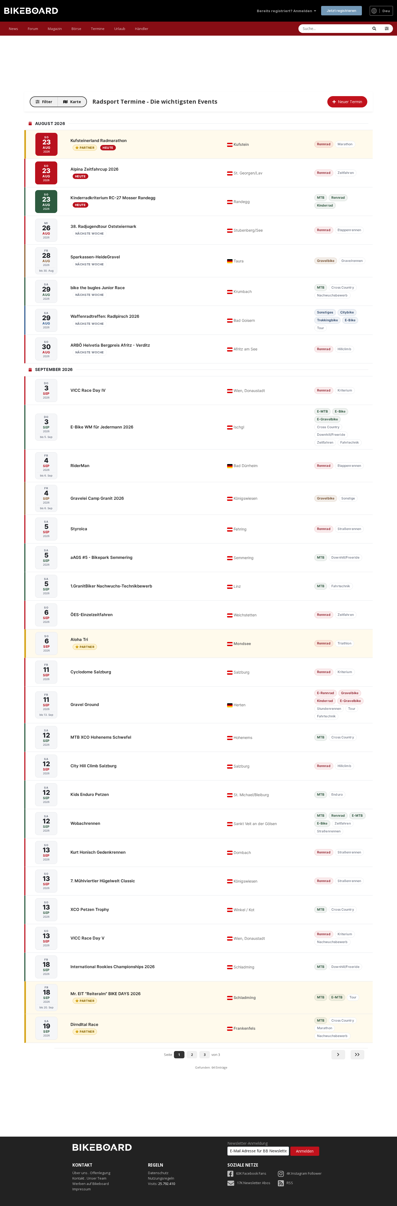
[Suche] (374, 28)
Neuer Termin (350, 101)
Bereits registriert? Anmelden (285, 11)
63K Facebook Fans (251, 1173)
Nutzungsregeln (161, 1178)
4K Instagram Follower (304, 1173)
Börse (76, 28)
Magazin (55, 28)
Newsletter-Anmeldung (247, 1143)
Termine (98, 28)
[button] (387, 28)
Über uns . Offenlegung (91, 1173)
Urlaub (119, 28)
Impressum (81, 1189)
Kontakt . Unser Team (89, 1178)
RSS (290, 1183)
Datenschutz (158, 1173)
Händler (141, 28)
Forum (33, 28)
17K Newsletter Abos (253, 1183)
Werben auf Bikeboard (90, 1183)
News (13, 28)
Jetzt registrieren (341, 10)
